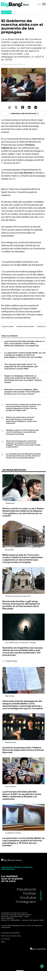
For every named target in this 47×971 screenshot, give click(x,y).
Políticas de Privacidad (10, 933)
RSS (3, 942)
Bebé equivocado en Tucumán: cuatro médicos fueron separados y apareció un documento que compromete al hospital (22, 558)
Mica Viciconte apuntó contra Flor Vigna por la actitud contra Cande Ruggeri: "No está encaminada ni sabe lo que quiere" (23, 444)
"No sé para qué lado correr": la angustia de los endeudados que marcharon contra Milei (21, 366)
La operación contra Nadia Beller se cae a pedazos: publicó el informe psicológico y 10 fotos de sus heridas (25, 355)
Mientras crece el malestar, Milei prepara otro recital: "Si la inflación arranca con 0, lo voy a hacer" (22, 391)
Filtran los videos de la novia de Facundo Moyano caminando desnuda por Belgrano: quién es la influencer (21, 420)
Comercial (5, 939)
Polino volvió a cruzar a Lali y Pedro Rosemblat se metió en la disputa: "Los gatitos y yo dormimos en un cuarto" (23, 512)
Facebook (26, 889)
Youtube (28, 897)
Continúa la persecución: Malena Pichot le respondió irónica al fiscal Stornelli (23, 750)
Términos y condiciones (11, 936)
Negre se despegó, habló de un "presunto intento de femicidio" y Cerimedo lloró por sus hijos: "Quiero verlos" (23, 379)
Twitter (29, 893)
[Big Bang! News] (15, 4)
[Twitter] (16, 107)
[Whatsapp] (9, 107)
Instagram (26, 901)
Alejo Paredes (11, 661)
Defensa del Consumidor (25, 326)
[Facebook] (22, 107)
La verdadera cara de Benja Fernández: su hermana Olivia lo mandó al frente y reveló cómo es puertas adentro (23, 456)
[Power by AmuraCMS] (38, 949)
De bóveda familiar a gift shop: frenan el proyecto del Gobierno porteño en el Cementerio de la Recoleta (21, 605)
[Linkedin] (29, 107)
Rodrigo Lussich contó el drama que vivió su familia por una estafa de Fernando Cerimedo (22, 432)
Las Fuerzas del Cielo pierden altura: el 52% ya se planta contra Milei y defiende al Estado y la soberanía (24, 343)
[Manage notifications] (42, 966)
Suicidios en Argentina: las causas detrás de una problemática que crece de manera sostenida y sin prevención (22, 651)
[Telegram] (36, 107)
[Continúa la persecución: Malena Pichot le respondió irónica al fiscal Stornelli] (23, 726)
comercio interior (8, 326)
